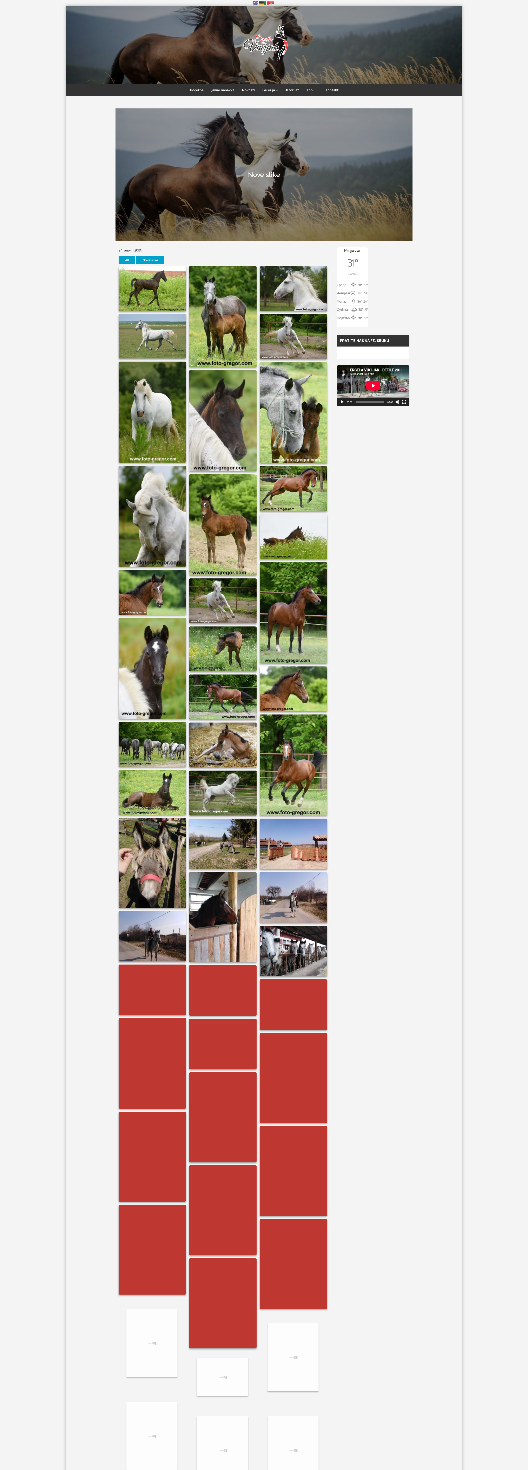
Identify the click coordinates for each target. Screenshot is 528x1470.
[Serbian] (272, 3)
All (127, 260)
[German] (261, 3)
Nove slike (150, 260)
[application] (373, 385)
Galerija (268, 90)
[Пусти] (342, 402)
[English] (256, 3)
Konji (310, 90)
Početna (197, 90)
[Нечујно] (397, 402)
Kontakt (332, 90)
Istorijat (292, 90)
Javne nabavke (223, 90)
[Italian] (266, 3)
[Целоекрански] (404, 402)
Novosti (248, 90)
